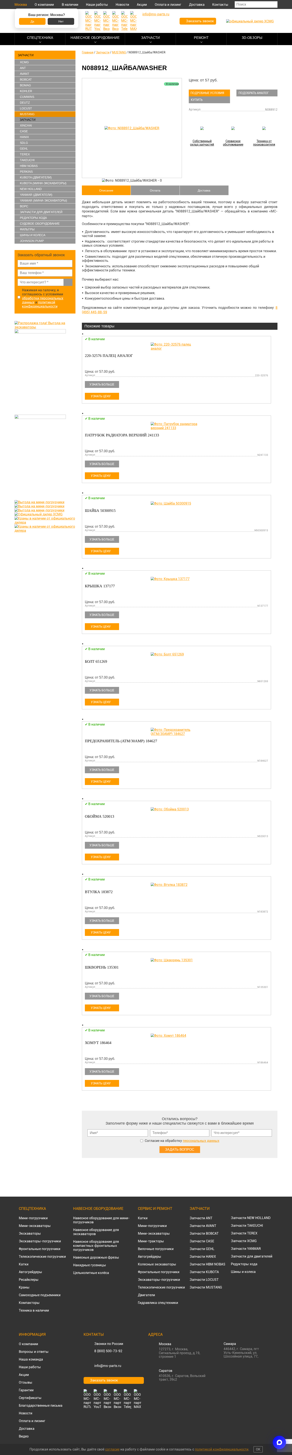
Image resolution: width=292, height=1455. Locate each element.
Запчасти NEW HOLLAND (251, 1218)
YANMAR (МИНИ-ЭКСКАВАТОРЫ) (43, 200)
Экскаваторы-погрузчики (40, 1241)
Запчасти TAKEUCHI (247, 1226)
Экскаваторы (30, 1233)
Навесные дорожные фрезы (96, 1257)
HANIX (24, 137)
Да (32, 21)
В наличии (70, 5)
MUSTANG (27, 114)
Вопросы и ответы (34, 1352)
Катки (23, 1264)
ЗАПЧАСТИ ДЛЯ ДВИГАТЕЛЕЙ (41, 212)
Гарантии (26, 1390)
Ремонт (201, 38)
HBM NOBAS (29, 166)
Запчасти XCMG (244, 1241)
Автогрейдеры (30, 1272)
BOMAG (25, 85)
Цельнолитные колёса (91, 1273)
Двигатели (146, 1295)
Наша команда (31, 1359)
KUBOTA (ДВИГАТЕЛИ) (36, 177)
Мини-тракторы (151, 1241)
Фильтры (27, 229)
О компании (44, 5)
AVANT (24, 73)
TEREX (25, 154)
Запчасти (150, 38)
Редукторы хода (33, 217)
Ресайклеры (28, 1280)
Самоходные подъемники (39, 1295)
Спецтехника (40, 38)
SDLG (24, 142)
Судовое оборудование (40, 223)
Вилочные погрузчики (156, 1249)
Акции (142, 5)
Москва (21, 5)
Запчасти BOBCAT (204, 1233)
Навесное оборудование (95, 38)
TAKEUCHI (27, 160)
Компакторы (29, 1303)
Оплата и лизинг (168, 5)
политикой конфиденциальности (40, 304)
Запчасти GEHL (202, 1249)
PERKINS (26, 171)
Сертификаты (30, 1398)
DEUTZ (25, 102)
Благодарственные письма (40, 1405)
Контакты (220, 5)
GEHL (24, 148)
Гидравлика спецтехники (158, 1303)
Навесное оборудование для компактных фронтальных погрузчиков (96, 1246)
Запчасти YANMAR (246, 1249)
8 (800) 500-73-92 (108, 1351)
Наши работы (97, 5)
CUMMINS (27, 97)
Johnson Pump (32, 241)
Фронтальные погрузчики (39, 1249)
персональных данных (201, 1141)
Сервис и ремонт (155, 1208)
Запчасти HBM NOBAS (207, 1264)
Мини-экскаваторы (35, 1226)
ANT (23, 68)
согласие (112, 1449)
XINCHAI (26, 125)
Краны (24, 1287)
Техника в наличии (34, 1310)
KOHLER (26, 91)
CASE (24, 131)
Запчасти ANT (201, 1218)
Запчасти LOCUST (204, 1280)
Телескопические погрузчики (42, 1257)
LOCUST (26, 108)
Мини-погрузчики (33, 1218)
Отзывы (25, 1382)
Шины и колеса (32, 235)
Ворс (24, 206)
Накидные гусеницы (89, 1265)
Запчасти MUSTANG (206, 1287)
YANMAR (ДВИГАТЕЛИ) (36, 194)
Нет (60, 21)
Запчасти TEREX (244, 1233)
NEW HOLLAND (31, 189)
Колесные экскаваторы (157, 1264)
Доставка (197, 5)
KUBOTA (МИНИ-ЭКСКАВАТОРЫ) (43, 183)
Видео (24, 1436)
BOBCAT (26, 79)
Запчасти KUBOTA (204, 1272)
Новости (122, 5)
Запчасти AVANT (203, 1226)
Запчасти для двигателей (251, 1256)
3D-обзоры (252, 38)
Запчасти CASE (202, 1241)
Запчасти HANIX (203, 1257)
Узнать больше (102, 384)
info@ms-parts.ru (107, 1366)
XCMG (24, 62)
